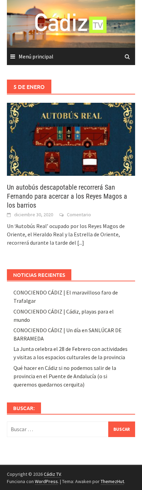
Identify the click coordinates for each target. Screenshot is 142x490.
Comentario (79, 214)
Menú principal (36, 56)
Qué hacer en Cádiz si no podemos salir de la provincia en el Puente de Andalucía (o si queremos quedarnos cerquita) (64, 376)
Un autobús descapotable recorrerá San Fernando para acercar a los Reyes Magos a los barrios (67, 196)
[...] (80, 242)
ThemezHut (112, 481)
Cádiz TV (52, 474)
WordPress (46, 481)
